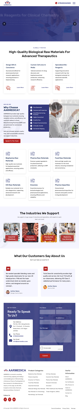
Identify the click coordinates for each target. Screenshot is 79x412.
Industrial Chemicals (33, 385)
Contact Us (68, 393)
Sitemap (73, 408)
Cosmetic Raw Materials (52, 377)
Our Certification (69, 382)
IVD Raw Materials (51, 374)
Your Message (44, 328)
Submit (45, 356)
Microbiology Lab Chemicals (35, 394)
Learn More (20, 87)
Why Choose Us (69, 385)
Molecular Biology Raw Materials (36, 388)
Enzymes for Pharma (34, 380)
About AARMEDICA (68, 378)
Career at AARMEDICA (68, 389)
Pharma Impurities (33, 377)
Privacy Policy (66, 408)
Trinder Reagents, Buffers (53, 391)
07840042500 (18, 336)
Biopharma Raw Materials (35, 374)
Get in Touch (25, 30)
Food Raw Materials (33, 382)
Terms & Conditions (56, 408)
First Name (43, 307)
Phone (42, 318)
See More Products (10, 30)
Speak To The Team (12, 141)
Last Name (59, 307)
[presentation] (5, 281)
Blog (66, 396)
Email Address (60, 318)
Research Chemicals (51, 382)
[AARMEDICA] (7, 3)
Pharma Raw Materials (52, 380)
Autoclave (48, 385)
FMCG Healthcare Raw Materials (54, 388)
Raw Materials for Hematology (36, 391)
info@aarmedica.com (20, 341)
